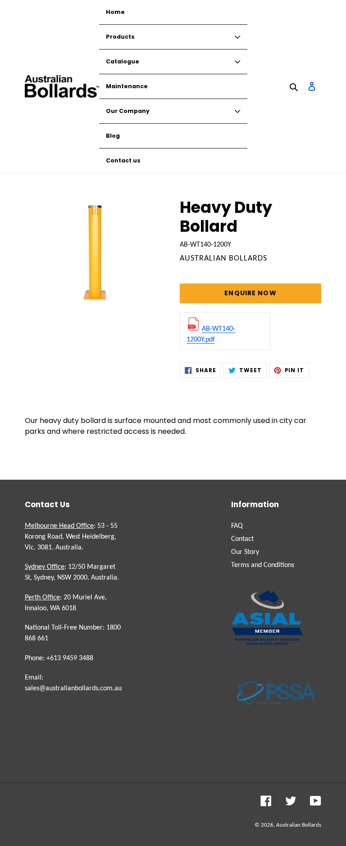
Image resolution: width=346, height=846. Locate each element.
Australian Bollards (298, 825)
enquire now (250, 292)
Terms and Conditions (262, 565)
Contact (242, 539)
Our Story (245, 552)
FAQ (237, 526)
